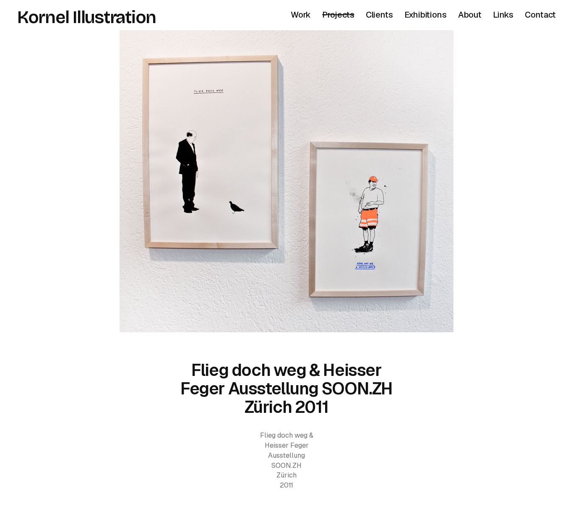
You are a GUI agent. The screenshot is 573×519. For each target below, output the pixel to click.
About (470, 14)
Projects (338, 14)
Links (503, 14)
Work (300, 14)
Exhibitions (425, 14)
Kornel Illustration (86, 17)
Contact (540, 14)
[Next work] (286, 181)
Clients (379, 14)
